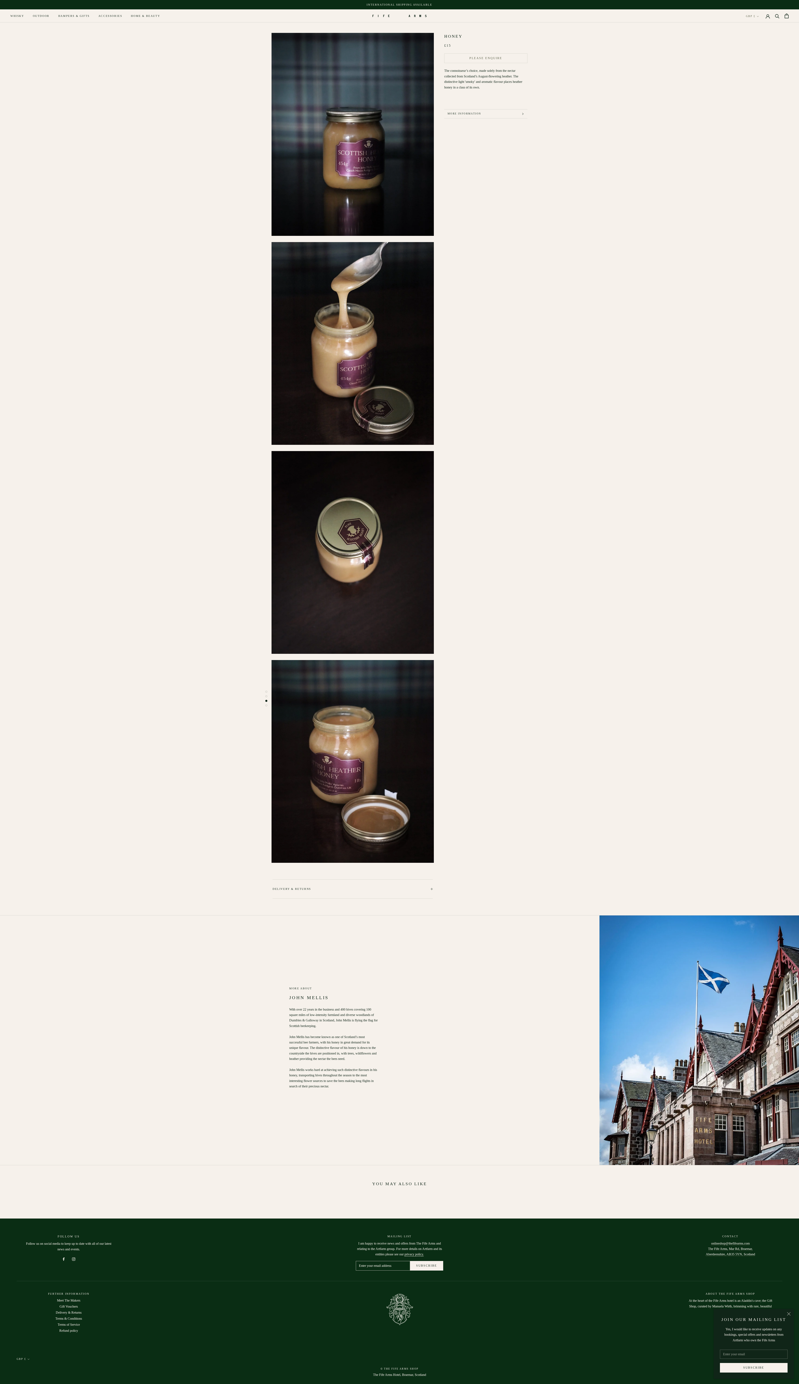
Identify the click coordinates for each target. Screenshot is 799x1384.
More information (464, 113)
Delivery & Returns (292, 888)
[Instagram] (73, 1259)
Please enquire (485, 58)
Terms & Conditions (68, 1318)
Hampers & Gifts (74, 16)
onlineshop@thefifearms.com (730, 1243)
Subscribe (753, 1367)
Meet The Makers (68, 1300)
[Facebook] (63, 1259)
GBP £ (750, 16)
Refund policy (68, 1330)
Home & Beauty (145, 16)
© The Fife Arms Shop (400, 1368)
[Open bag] (787, 16)
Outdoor (41, 16)
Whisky (17, 16)
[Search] (777, 16)
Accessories (110, 16)
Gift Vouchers (69, 1306)
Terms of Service (69, 1324)
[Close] (789, 1314)
